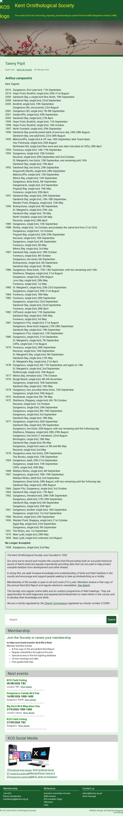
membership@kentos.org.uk (15, 799)
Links (46, 805)
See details (84, 585)
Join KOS (7, 793)
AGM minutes (50, 796)
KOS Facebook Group (43, 770)
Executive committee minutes (57, 793)
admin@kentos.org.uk (92, 793)
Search (111, 619)
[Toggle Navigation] (2, 56)
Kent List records (24, 70)
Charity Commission (55, 603)
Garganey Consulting (118, 811)
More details (26, 687)
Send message (89, 796)
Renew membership (12, 796)
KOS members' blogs (53, 799)
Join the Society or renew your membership (39, 638)
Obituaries (48, 802)
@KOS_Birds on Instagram (43, 777)
